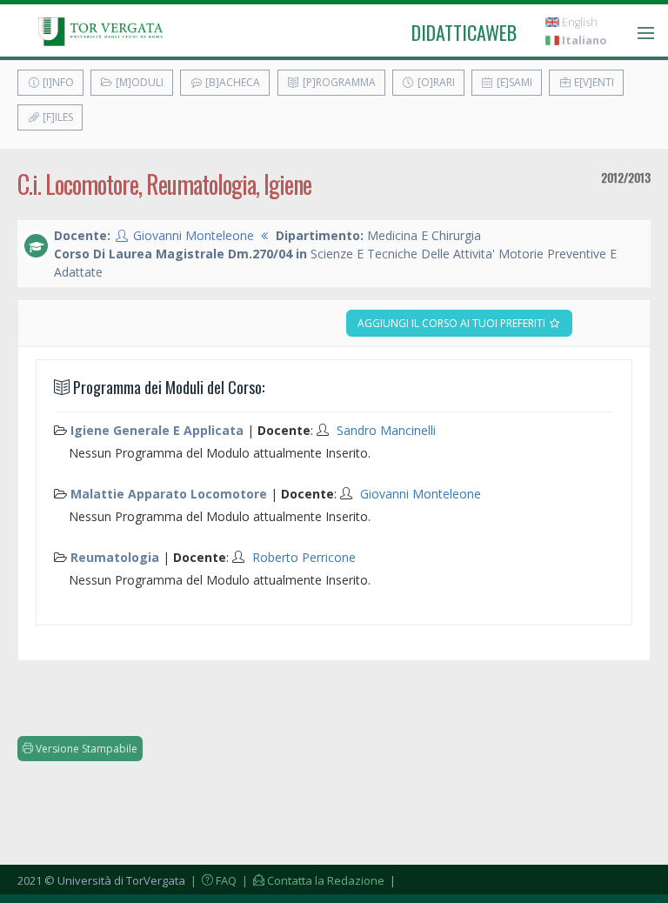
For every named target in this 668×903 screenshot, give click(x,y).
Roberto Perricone (304, 557)
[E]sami (513, 82)
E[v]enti (592, 82)
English (578, 22)
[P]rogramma (338, 82)
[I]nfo (57, 82)
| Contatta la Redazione (311, 880)
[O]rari (435, 82)
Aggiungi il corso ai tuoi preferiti (452, 323)
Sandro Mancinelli (386, 430)
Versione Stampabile (85, 748)
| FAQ (212, 880)
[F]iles (56, 117)
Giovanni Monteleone (193, 235)
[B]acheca (231, 82)
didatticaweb (464, 32)
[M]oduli (138, 82)
